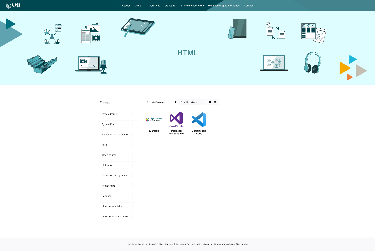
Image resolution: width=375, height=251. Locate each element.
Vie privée (228, 244)
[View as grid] (210, 102)
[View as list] (215, 102)
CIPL (199, 244)
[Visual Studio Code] (199, 119)
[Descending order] (175, 102)
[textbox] (119, 114)
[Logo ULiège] (13, 2)
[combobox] (119, 113)
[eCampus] (153, 119)
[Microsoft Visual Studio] (176, 119)
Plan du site (242, 244)
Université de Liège (174, 244)
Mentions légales (212, 244)
